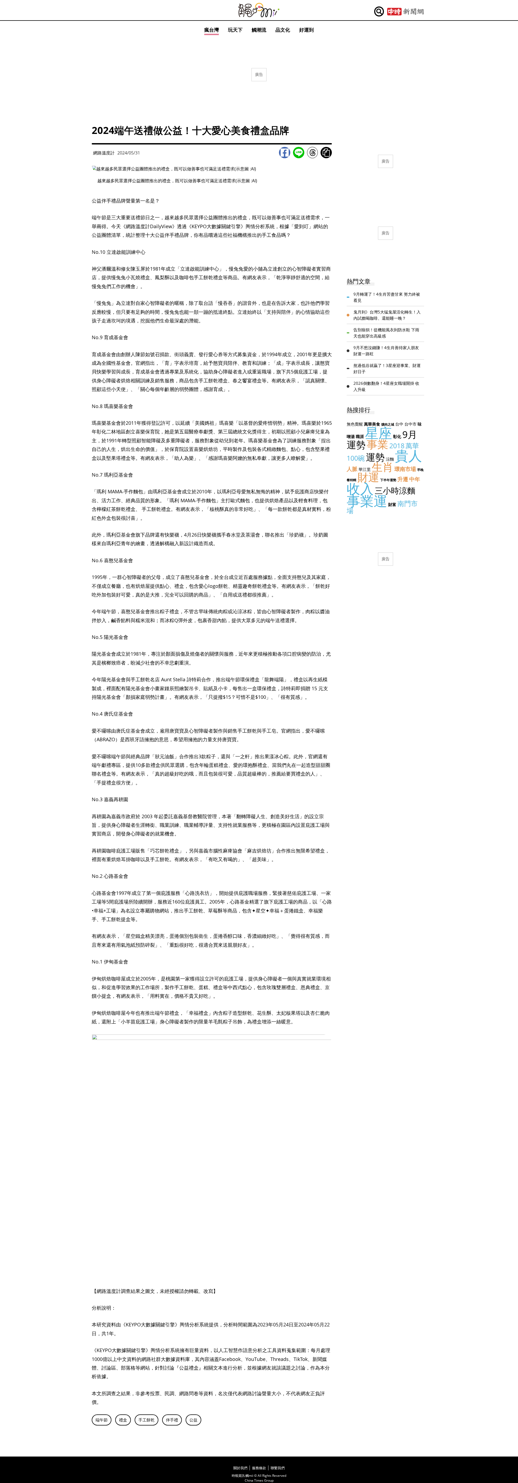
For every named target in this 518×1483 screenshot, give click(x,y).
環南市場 (405, 469)
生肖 (382, 466)
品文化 (282, 29)
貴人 (408, 455)
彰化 (397, 436)
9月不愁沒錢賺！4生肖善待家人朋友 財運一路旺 (386, 350)
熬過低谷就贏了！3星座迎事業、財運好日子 (387, 368)
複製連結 (326, 152)
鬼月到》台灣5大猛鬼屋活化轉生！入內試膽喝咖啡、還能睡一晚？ (387, 315)
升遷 (402, 479)
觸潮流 (259, 29)
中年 (414, 479)
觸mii (259, 10)
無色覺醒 (355, 424)
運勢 (375, 457)
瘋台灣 (211, 29)
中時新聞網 (405, 11)
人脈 (352, 469)
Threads (312, 152)
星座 (378, 433)
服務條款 (259, 1467)
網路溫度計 (104, 153)
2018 (396, 445)
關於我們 (240, 1467)
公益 (193, 1420)
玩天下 (235, 29)
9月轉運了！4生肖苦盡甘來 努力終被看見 (386, 297)
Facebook (284, 152)
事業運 (367, 501)
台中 (399, 424)
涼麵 (390, 459)
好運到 (306, 29)
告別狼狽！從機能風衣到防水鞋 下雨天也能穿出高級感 (386, 333)
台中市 (410, 424)
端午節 (102, 1420)
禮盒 (123, 1420)
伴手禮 (172, 1420)
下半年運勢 (388, 480)
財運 (368, 477)
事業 (377, 444)
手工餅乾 (146, 1420)
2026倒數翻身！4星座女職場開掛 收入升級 (386, 386)
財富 (392, 504)
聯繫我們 (278, 1467)
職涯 (360, 436)
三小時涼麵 (395, 490)
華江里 (365, 469)
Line (298, 152)
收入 (360, 488)
